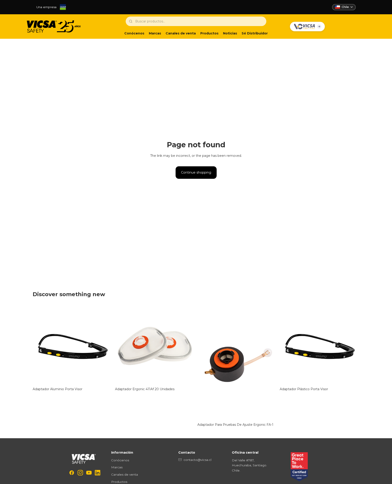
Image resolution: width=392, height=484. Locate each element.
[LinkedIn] (97, 472)
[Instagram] (80, 472)
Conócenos (120, 460)
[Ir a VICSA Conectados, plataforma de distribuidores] (307, 26)
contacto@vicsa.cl (197, 460)
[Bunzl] (62, 7)
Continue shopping (196, 172)
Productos (119, 482)
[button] (344, 7)
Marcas (116, 467)
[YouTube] (89, 472)
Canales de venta (124, 474)
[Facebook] (71, 472)
